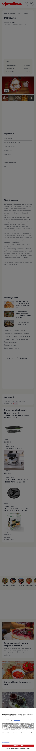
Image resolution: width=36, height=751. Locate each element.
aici (29, 726)
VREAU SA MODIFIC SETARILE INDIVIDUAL (18, 748)
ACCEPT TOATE (18, 746)
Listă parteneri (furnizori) (6, 742)
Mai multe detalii (17, 720)
